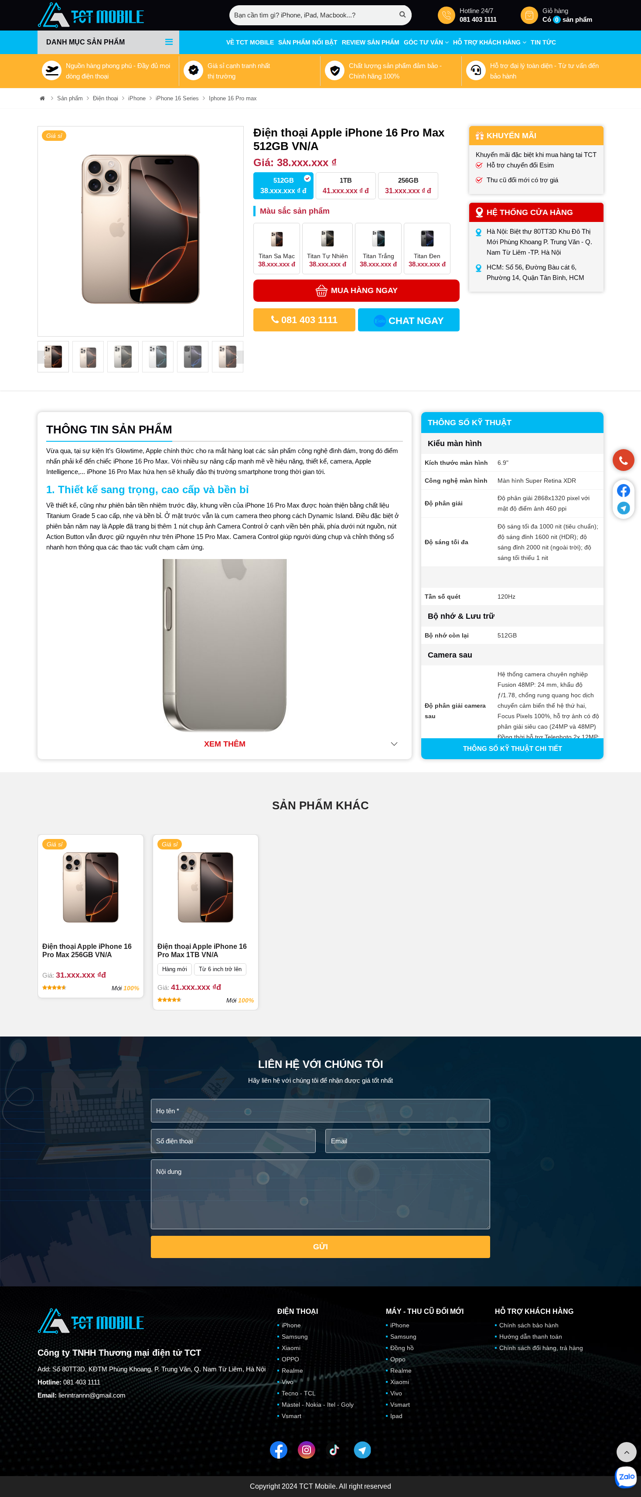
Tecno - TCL (299, 1393)
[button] (44, 357)
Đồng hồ (402, 1347)
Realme (292, 1370)
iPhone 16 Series (177, 98)
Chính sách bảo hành (529, 1325)
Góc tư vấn (424, 42)
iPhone (137, 98)
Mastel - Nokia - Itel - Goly (318, 1404)
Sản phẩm (70, 98)
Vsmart (291, 1415)
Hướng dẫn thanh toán (530, 1336)
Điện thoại (105, 98)
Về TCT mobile (250, 42)
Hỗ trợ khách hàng (487, 42)
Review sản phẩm (370, 42)
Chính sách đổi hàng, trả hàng (541, 1347)
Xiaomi (291, 1347)
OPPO (290, 1359)
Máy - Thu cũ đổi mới (425, 1311)
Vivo (287, 1381)
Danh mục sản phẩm (85, 42)
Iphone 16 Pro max (233, 98)
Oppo (398, 1359)
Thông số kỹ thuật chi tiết (512, 748)
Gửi (320, 1246)
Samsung (295, 1336)
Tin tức (543, 42)
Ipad (396, 1415)
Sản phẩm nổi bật (308, 42)
